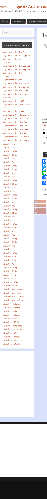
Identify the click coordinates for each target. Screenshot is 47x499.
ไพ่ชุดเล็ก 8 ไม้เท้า (10, 256)
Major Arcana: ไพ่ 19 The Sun (15, 133)
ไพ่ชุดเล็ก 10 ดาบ (9, 275)
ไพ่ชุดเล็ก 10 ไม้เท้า (10, 286)
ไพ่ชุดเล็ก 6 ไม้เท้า (10, 227)
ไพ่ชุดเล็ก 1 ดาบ (9, 144)
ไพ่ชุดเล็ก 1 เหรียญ (10, 151)
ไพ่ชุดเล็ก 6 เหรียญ (10, 224)
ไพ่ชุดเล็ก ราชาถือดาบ (11, 304)
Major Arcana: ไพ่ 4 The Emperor (16, 69)
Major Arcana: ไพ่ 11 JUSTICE (14, 101)
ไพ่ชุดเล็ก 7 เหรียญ (10, 238)
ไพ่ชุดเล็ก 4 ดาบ (9, 187)
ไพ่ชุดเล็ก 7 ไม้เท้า (10, 242)
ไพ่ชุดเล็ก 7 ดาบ (9, 231)
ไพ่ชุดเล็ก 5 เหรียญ (10, 209)
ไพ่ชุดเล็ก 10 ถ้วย (9, 278)
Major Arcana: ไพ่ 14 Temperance (17, 115)
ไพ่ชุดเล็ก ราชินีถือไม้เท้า (12, 329)
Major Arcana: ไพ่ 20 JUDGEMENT (16, 137)
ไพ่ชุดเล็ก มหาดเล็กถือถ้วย (13, 293)
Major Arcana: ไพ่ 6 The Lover (15, 80)
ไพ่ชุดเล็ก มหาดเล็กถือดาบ (13, 289)
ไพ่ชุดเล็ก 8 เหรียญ (10, 253)
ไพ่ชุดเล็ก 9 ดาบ (9, 260)
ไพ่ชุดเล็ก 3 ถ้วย (9, 176)
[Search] (29, 33)
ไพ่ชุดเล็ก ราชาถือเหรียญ (12, 311)
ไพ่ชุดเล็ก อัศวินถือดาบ (11, 333)
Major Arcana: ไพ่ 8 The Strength (17, 87)
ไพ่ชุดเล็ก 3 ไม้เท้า (10, 184)
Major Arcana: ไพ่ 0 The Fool (14, 52)
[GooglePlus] (40, 205)
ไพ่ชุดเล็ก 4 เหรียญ (10, 195)
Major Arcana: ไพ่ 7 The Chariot (16, 83)
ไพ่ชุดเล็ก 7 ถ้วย (9, 235)
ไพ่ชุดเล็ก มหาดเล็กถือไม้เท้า (13, 300)
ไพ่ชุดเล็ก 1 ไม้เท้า (10, 155)
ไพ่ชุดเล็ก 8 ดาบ (9, 246)
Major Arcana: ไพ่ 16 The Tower (16, 122)
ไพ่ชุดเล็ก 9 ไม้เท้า (10, 271)
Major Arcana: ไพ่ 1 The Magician (17, 55)
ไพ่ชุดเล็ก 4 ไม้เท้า (10, 198)
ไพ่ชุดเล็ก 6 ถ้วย (9, 220)
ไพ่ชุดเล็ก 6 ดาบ (9, 216)
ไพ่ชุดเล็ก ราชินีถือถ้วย (11, 322)
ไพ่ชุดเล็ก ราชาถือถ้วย (11, 307)
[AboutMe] (40, 212)
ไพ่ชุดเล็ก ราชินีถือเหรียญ (12, 326)
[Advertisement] (17, 383)
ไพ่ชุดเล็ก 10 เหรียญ (10, 282)
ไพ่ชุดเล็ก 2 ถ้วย (9, 162)
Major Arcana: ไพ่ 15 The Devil (15, 118)
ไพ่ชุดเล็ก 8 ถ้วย (9, 249)
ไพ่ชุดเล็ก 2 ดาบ (9, 158)
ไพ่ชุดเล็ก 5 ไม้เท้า (10, 213)
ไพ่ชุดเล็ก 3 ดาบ (9, 173)
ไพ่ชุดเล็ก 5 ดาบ (9, 202)
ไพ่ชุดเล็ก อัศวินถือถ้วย (11, 337)
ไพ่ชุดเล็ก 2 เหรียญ (10, 166)
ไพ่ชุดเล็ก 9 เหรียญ (10, 267)
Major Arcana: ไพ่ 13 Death (14, 111)
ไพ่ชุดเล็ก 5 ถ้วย (9, 206)
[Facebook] (40, 209)
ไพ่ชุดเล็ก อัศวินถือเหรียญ (12, 340)
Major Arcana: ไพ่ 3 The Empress (16, 66)
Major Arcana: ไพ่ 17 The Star (16, 126)
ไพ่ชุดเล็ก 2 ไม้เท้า (10, 169)
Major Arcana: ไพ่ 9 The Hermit (16, 90)
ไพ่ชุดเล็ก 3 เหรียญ (10, 180)
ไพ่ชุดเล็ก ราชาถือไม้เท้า (12, 315)
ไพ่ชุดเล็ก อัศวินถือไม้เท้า (12, 344)
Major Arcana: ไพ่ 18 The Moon (15, 129)
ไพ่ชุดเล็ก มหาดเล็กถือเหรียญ (14, 297)
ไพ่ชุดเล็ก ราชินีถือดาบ (11, 318)
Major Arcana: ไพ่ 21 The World (16, 140)
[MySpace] (40, 201)
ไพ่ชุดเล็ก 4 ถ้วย (9, 191)
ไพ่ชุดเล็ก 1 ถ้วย (9, 147)
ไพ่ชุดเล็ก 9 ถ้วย (9, 264)
